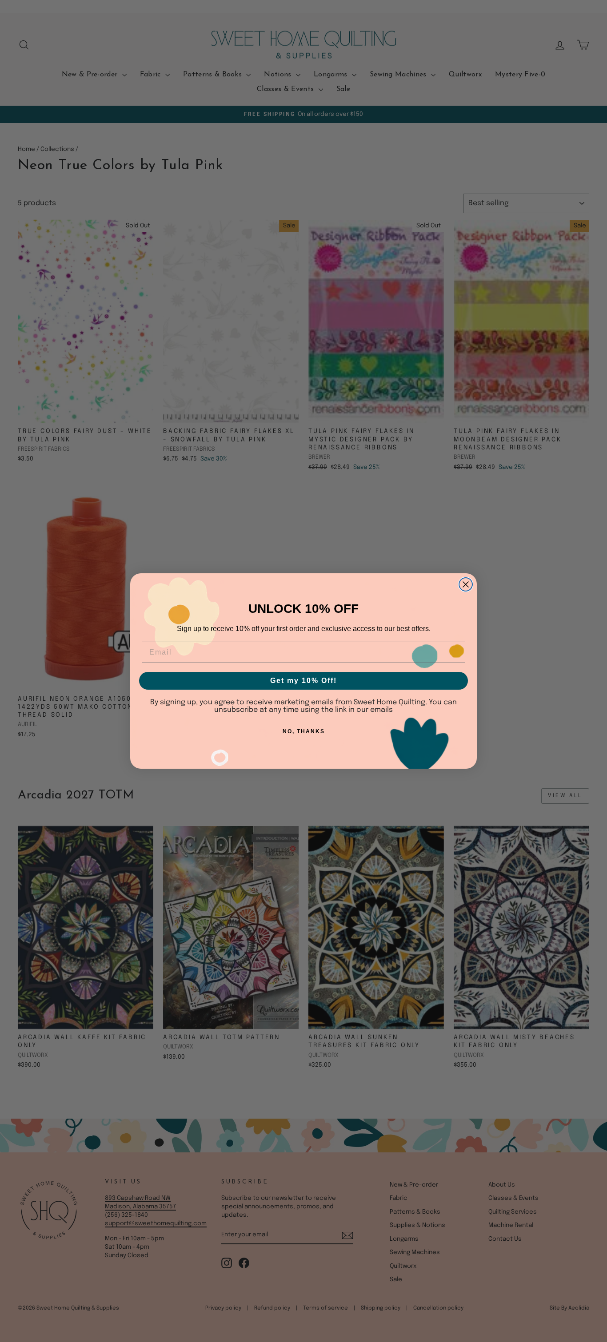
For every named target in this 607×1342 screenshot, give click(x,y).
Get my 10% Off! (303, 680)
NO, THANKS (304, 731)
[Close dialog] (465, 584)
